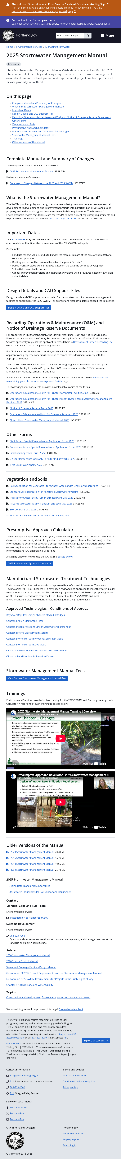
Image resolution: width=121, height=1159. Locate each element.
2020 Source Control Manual (22, 961)
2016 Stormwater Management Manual (30, 858)
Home (9, 46)
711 (65, 1037)
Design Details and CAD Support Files (33, 113)
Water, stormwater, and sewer (73, 997)
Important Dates (21, 110)
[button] (107, 35)
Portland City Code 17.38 (63, 218)
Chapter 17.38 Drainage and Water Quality (29, 985)
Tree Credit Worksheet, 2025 (26, 464)
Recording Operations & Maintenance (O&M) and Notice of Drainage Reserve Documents (61, 117)
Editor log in (69, 1145)
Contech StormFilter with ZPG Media (26, 644)
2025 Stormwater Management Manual (31, 171)
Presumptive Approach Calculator (30, 128)
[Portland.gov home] (19, 35)
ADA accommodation (74, 1075)
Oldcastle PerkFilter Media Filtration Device (30, 656)
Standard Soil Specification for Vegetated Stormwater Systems (44, 491)
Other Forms (19, 120)
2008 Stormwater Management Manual (30, 869)
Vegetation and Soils (23, 124)
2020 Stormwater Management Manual (30, 852)
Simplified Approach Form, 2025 (27, 453)
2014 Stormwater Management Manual (30, 863)
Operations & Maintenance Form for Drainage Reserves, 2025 (44, 414)
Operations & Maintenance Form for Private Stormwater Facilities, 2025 (49, 393)
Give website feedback (71, 1009)
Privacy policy (70, 1087)
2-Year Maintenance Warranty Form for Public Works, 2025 (42, 459)
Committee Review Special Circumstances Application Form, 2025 (45, 447)
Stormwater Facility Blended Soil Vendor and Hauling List (37, 515)
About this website (73, 1133)
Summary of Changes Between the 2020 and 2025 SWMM (41, 183)
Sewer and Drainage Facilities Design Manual (31, 967)
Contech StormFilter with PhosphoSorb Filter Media (34, 638)
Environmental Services (29, 46)
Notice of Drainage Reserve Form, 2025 (31, 408)
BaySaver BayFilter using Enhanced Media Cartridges (35, 615)
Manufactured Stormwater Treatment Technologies (41, 131)
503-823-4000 (39, 1037)
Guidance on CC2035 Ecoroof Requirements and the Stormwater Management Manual (54, 973)
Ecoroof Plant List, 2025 (23, 509)
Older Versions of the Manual (28, 142)
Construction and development (23, 997)
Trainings (17, 138)
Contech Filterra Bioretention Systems (27, 632)
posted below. (65, 556)
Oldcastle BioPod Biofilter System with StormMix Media (36, 650)
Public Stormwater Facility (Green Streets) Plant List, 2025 (41, 497)
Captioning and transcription (79, 1081)
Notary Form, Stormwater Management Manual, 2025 (39, 420)
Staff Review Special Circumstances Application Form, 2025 (42, 441)
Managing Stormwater (57, 46)
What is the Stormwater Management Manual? (38, 106)
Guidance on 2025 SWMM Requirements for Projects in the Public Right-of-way (49, 979)
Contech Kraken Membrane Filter (24, 621)
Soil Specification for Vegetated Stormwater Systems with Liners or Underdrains (54, 485)
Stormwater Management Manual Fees (33, 135)
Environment (49, 997)
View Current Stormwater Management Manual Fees (37, 678)
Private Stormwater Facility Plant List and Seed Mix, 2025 (41, 503)
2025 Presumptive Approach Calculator (29, 563)
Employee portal (72, 1139)
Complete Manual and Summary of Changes (36, 103)
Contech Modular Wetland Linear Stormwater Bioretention (38, 626)
